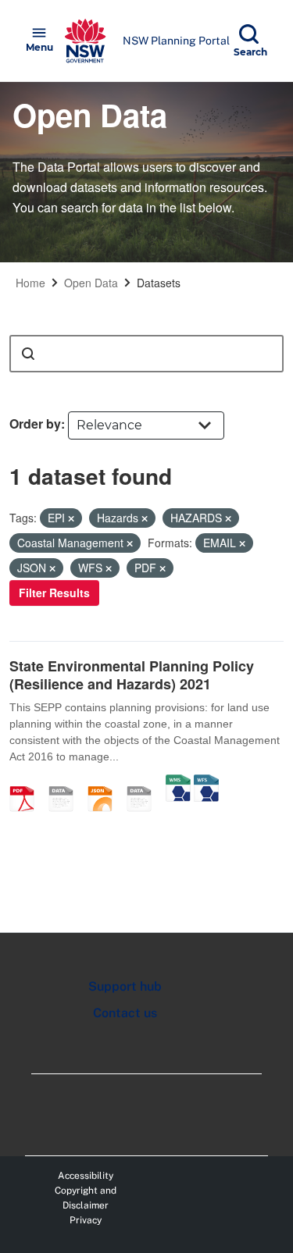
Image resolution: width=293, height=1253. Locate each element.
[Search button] (28, 353)
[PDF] (27, 782)
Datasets (158, 282)
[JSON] (105, 782)
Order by (35, 423)
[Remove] (71, 518)
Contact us (125, 1013)
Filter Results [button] (54, 592)
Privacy (86, 1220)
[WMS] (178, 782)
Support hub (125, 986)
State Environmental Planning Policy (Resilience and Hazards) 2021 (131, 675)
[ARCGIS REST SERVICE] (145, 782)
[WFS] (206, 782)
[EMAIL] (66, 782)
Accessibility (85, 1175)
